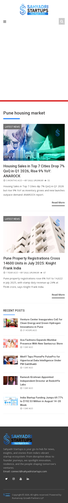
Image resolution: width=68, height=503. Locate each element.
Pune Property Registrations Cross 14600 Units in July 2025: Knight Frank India (31, 263)
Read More (58, 202)
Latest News (12, 126)
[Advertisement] (34, 64)
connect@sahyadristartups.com (29, 471)
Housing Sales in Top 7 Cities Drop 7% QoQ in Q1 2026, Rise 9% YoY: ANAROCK (34, 171)
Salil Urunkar (35, 180)
